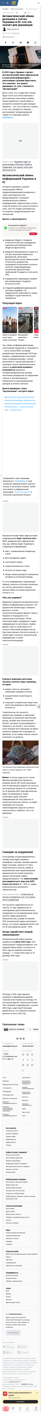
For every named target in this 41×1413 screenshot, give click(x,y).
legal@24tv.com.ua (27, 1384)
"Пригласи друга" (22, 492)
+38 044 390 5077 (27, 1046)
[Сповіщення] (38, 3)
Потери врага (10, 1172)
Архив (24, 1109)
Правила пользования (10, 1098)
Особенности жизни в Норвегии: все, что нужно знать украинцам (18, 897)
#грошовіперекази (25, 397)
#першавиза (30, 403)
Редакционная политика (10, 1084)
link (23, 1054)
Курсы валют (10, 1211)
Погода (8, 1145)
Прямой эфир (10, 1137)
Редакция (6, 1081)
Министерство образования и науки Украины (22, 1254)
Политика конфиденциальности (10, 1102)
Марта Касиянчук (13, 29)
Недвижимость (12, 1273)
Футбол (8, 1294)
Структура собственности (27, 1104)
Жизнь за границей (17, 9)
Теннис (8, 1297)
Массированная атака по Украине (17, 1166)
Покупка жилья (11, 1278)
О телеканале (7, 1088)
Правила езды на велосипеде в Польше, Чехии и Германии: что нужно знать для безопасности (17, 166)
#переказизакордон (14, 400)
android (9, 1347)
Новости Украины (12, 1134)
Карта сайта (26, 1112)
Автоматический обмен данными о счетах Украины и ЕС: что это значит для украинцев (32, 9)
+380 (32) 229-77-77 (15, 1382)
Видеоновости (11, 1139)
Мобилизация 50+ (12, 1185)
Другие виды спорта (13, 1302)
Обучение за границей (14, 1265)
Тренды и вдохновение (14, 1281)
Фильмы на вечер (12, 1238)
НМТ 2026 (9, 1260)
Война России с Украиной (16, 1152)
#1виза (14, 407)
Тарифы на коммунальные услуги (17, 1217)
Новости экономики (14, 1206)
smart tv (9, 1352)
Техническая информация (26, 1092)
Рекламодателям (8, 1095)
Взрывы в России (12, 1169)
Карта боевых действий (14, 1158)
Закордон (5, 9)
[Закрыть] (36, 1392)
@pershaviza (10, 397)
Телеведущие (7, 1091)
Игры (23, 1116)
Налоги (8, 1220)
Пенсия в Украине (12, 1223)
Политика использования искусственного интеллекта (8, 1109)
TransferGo (15, 33)
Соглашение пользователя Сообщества (26, 1082)
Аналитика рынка (12, 1275)
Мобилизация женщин (14, 1188)
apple (23, 1347)
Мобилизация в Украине (16, 1179)
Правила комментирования (28, 1088)
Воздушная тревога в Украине (16, 1164)
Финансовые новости (13, 1214)
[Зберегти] (35, 42)
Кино (8, 1230)
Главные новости (12, 1131)
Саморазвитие (11, 1263)
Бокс (7, 1291)
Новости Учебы (12, 1251)
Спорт (8, 1288)
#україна (28, 400)
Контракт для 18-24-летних (15, 1191)
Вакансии (25, 1100)
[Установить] (20, 1397)
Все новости (11, 1128)
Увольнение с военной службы (16, 1182)
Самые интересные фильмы (15, 1233)
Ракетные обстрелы (13, 1155)
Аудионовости (11, 1142)
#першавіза (18, 403)
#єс (34, 400)
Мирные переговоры (13, 1161)
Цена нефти (10, 1208)
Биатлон (9, 1299)
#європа (8, 403)
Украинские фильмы (13, 1236)
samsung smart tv (23, 1352)
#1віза (7, 407)
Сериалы (9, 1244)
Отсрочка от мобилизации (15, 1193)
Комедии (9, 1241)
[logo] (13, 3)
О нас (4, 1077)
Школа (8, 1257)
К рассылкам (13, 1333)
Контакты (25, 1097)
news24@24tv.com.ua (10, 1046)
